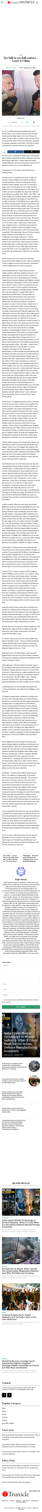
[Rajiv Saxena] (21, 871)
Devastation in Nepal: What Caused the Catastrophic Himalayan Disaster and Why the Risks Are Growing (14, 1066)
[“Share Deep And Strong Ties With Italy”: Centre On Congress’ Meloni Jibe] (34, 1110)
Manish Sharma (8, 1055)
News (21, 55)
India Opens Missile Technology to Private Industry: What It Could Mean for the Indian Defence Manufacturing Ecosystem (20, 1042)
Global (4, 1266)
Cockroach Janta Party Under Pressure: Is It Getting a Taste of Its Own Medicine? (14, 1081)
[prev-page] (33, 1016)
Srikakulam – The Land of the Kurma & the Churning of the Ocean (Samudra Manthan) (30, 858)
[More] (34, 122)
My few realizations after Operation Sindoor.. (16, 1482)
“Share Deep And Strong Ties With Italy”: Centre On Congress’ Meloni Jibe (14, 1110)
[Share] (15, 151)
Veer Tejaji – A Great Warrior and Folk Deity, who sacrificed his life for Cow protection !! (11, 858)
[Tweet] (32, 151)
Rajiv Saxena (12, 67)
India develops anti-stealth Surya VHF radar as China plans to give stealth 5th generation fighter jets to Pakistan (21, 1476)
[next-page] (36, 1016)
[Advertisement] (21, 27)
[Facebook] (4, 1395)
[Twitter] (9, 1395)
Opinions (5, 1218)
